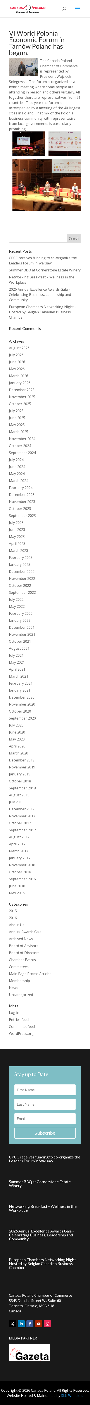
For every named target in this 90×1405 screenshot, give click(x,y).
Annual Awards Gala (25, 931)
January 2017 (19, 858)
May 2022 (17, 606)
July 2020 (16, 725)
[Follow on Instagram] (47, 1323)
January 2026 (19, 382)
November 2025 (22, 396)
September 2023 (22, 515)
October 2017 (20, 823)
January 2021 (19, 690)
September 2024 (22, 452)
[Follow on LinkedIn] (21, 1323)
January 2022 (19, 620)
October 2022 (20, 585)
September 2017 (22, 830)
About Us (16, 924)
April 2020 (17, 746)
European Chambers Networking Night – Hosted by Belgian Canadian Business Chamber (42, 312)
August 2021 (19, 648)
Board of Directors (24, 952)
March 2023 (18, 550)
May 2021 (17, 662)
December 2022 (22, 571)
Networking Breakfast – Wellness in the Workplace (43, 1208)
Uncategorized (21, 994)
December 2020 (22, 697)
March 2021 (18, 676)
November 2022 (22, 578)
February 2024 (21, 487)
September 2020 (22, 718)
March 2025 (18, 431)
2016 (13, 917)
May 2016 (17, 893)
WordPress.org (21, 1033)
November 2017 (22, 816)
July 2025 (16, 410)
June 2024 (17, 466)
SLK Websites (72, 1395)
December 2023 (22, 494)
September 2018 (22, 788)
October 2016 (20, 872)
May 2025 (17, 424)
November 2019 (22, 767)
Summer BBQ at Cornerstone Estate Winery (45, 270)
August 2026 (19, 347)
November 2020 (22, 704)
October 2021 (20, 641)
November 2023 (22, 501)
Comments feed (22, 1026)
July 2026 (16, 354)
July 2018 (16, 802)
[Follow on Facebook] (29, 1323)
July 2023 (16, 522)
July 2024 (16, 459)
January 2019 (19, 774)
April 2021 (17, 669)
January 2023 (19, 564)
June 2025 (17, 417)
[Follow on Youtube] (38, 1323)
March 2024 (18, 480)
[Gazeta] (29, 1359)
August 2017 (19, 837)
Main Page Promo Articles (30, 973)
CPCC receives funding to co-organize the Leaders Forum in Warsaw (44, 1159)
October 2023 (20, 508)
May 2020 (17, 739)
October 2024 (20, 445)
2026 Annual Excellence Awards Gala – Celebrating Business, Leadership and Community (40, 294)
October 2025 (20, 403)
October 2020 (20, 711)
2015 (13, 910)
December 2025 (22, 389)
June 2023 (17, 529)
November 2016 (22, 865)
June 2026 (17, 361)
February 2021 (21, 683)
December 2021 (22, 627)
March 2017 (18, 851)
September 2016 (22, 879)
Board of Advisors (23, 945)
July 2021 (16, 655)
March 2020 (18, 753)
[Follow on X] (12, 1323)
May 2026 (17, 368)
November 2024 (22, 438)
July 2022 (16, 599)
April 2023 (17, 543)
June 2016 (17, 886)
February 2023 (21, 557)
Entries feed (19, 1019)
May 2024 (17, 473)
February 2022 (21, 613)
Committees (19, 966)
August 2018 (19, 795)
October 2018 (20, 781)
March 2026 (18, 375)
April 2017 (17, 844)
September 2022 (22, 592)
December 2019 (22, 760)
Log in (14, 1012)
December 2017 (22, 809)
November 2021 (22, 634)
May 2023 (17, 536)
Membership (19, 980)
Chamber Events (22, 959)
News (13, 987)
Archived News (21, 938)
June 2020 (17, 732)
